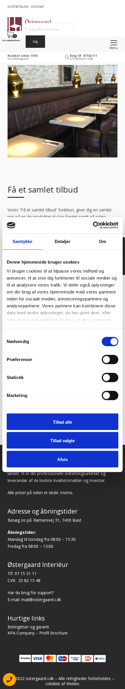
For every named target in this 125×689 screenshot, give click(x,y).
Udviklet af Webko (62, 683)
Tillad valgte (62, 440)
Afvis (62, 459)
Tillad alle (62, 421)
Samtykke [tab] (22, 241)
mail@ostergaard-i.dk (41, 599)
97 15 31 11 (26, 573)
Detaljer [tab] (63, 241)
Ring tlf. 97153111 (83, 56)
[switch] (110, 359)
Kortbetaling (18, 7)
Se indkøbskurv (11, 40)
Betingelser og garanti (28, 627)
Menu (114, 48)
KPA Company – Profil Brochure (38, 633)
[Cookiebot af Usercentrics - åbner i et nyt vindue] (92, 225)
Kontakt (37, 7)
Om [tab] (102, 241)
